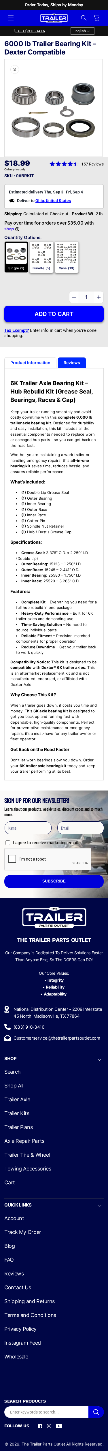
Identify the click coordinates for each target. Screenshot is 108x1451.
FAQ (9, 1259)
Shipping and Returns (29, 1301)
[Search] (96, 1412)
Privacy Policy (20, 1329)
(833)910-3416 (31, 31)
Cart (9, 1182)
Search (12, 1071)
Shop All (13, 1085)
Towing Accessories (27, 1168)
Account (14, 1218)
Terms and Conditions (30, 1315)
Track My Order (22, 1232)
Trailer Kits (16, 1113)
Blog (9, 1246)
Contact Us (17, 1287)
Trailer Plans (18, 1127)
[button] (11, 18)
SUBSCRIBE (54, 881)
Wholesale (16, 1356)
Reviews (14, 1273)
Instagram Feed (22, 1342)
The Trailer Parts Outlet (43, 1443)
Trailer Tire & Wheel (27, 1155)
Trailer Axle (17, 1099)
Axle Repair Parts (24, 1141)
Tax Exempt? (16, 330)
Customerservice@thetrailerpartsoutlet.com (57, 1038)
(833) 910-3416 (29, 1027)
